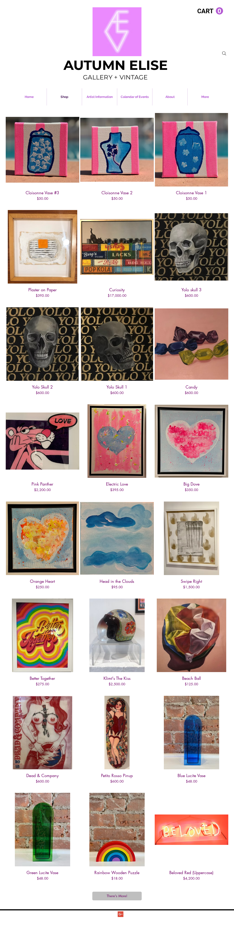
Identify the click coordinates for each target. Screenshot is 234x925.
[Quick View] (42, 150)
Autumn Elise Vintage (125, 919)
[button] (210, 11)
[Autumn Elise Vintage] (113, 914)
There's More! (117, 896)
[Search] (224, 53)
